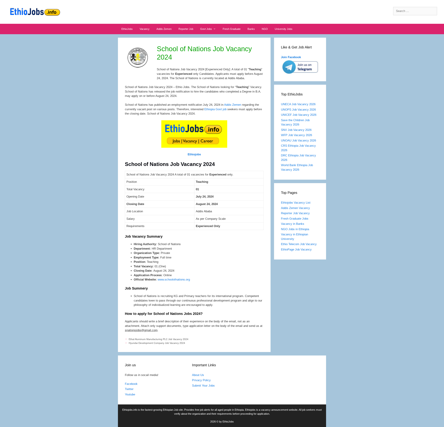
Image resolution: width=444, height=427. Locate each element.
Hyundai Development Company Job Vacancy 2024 (157, 343)
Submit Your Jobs (203, 385)
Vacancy (145, 28)
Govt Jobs (206, 28)
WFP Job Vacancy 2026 (296, 135)
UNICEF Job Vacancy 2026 (298, 114)
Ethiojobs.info (129, 409)
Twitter (129, 389)
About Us (198, 375)
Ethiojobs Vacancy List (295, 202)
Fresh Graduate (232, 28)
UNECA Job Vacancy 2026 (298, 104)
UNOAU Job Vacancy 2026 (298, 140)
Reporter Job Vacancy (295, 213)
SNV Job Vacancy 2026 (296, 130)
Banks (251, 28)
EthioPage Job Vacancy (296, 249)
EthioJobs (127, 28)
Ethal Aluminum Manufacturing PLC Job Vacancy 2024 (158, 339)
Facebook (131, 384)
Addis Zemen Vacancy (295, 208)
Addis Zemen (164, 28)
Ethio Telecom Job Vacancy (299, 244)
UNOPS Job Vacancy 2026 (298, 109)
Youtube (130, 394)
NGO (265, 28)
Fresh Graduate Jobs (294, 218)
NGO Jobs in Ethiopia (295, 229)
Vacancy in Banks (292, 223)
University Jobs (283, 28)
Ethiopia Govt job (215, 109)
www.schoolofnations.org (174, 279)
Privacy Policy (201, 380)
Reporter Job (185, 28)
